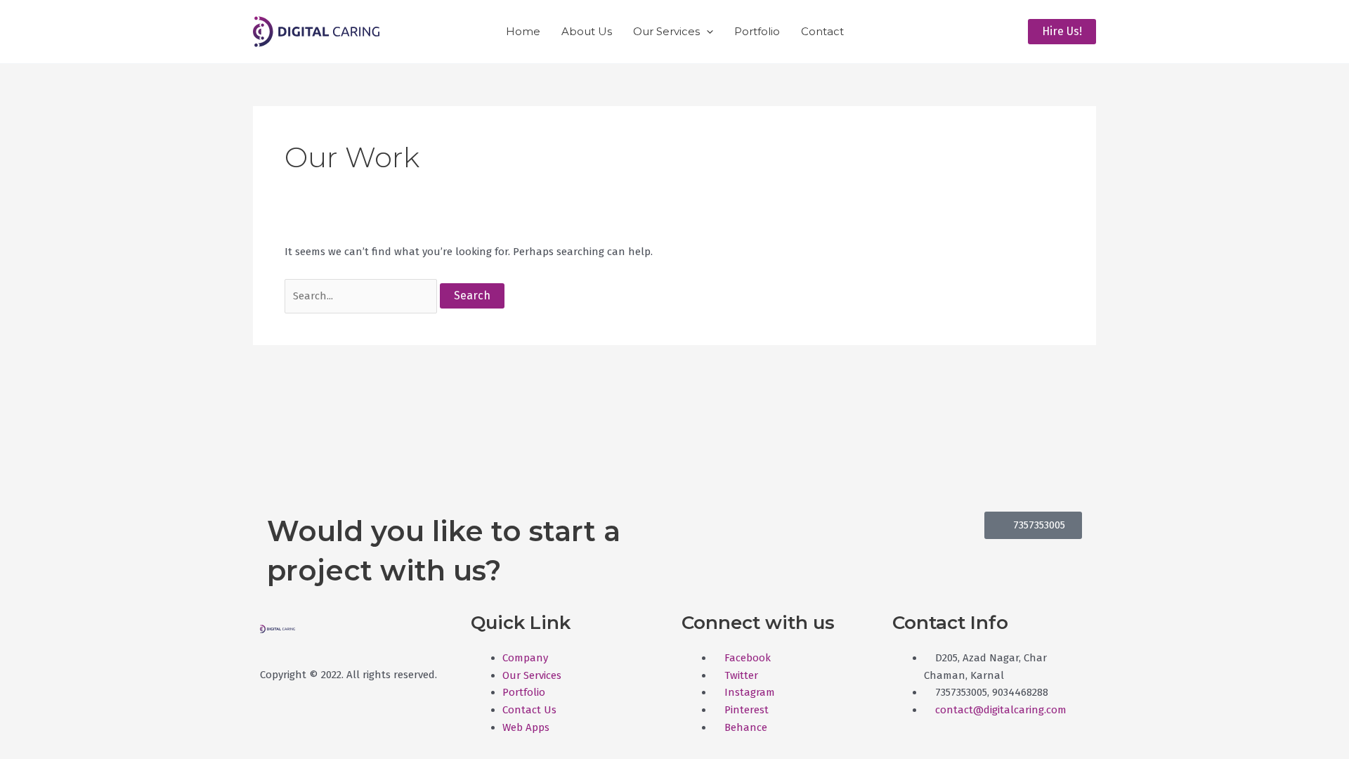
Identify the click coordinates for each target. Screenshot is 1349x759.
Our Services (666, 31)
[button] (706, 32)
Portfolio (757, 31)
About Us (586, 31)
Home (523, 31)
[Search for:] (362, 296)
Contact (822, 31)
